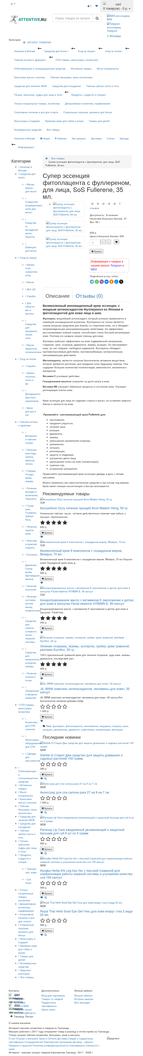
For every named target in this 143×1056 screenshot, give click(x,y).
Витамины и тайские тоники (31, 439)
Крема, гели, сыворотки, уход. (31, 270)
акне (125, 726)
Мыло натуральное (108, 68)
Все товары (53, 129)
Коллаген (31, 554)
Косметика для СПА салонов (31, 725)
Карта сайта (48, 1009)
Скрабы (31, 296)
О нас (12, 1038)
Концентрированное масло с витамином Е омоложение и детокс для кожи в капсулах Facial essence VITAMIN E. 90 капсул (87, 602)
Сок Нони (28, 881)
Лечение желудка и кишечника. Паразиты (31, 493)
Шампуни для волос (31, 248)
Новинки (61, 138)
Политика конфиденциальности (50, 1045)
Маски (30, 282)
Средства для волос (55, 51)
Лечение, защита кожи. (31, 530)
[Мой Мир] (116, 282)
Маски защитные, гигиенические (33, 348)
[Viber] (102, 282)
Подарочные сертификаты (49, 1004)
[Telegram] (92, 282)
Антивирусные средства (28, 129)
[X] (121, 282)
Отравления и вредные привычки (32, 694)
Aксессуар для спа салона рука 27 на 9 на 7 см (74, 792)
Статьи (111, 138)
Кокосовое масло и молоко (29, 77)
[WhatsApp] (97, 282)
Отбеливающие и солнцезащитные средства (40, 68)
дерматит (74, 729)
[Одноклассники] (111, 282)
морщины (105, 726)
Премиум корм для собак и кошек (64, 121)
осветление (87, 729)
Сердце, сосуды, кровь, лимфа (30, 476)
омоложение (91, 726)
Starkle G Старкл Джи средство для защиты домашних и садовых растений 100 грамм (81, 757)
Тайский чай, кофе (31, 870)
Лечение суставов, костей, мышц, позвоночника (33, 603)
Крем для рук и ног (30, 411)
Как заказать (79, 138)
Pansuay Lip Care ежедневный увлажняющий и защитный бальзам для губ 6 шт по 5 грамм (82, 831)
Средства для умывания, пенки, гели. (31, 331)
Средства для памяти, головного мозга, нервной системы (31, 631)
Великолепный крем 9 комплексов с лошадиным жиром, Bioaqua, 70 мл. (81, 552)
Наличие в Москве (24, 51)
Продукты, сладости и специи (88, 94)
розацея (47, 729)
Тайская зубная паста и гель (102, 86)
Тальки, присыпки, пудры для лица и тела (38, 94)
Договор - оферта (83, 1042)
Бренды (124, 138)
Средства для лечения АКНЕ (30, 86)
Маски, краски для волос (31, 187)
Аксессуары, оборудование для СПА (33, 743)
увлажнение (60, 729)
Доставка (96, 138)
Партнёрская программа (58, 1042)
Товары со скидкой (52, 999)
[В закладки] (116, 242)
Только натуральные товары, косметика (37, 103)
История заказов (83, 999)
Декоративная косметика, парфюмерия (87, 103)
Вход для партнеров (53, 995)
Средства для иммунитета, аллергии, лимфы (32, 659)
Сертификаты (77, 1045)
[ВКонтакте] (106, 282)
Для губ (30, 289)
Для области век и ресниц (29, 308)
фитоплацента (74, 726)
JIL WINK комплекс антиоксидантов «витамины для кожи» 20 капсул (85, 690)
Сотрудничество (34, 1042)
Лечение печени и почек (31, 676)
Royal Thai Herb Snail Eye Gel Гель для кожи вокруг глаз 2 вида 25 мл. (86, 913)
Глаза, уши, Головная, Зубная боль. (31, 512)
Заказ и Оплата (48, 1038)
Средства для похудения (66, 86)
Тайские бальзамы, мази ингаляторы (71, 77)
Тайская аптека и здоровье (29, 59)
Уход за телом (113, 51)
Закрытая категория (24, 971)
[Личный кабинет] (90, 6)
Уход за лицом (86, 51)
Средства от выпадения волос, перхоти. (31, 229)
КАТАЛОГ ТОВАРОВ (37, 42)
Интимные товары (81, 68)
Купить (97, 251)
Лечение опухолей (31, 587)
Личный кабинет (83, 995)
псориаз (116, 726)
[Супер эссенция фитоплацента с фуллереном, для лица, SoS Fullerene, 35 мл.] (65, 227)
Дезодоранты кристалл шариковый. (32, 397)
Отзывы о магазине (27, 1038)
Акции (46, 138)
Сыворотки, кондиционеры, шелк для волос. (34, 207)
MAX (94, 269)
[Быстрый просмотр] (45, 778)
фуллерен (58, 726)
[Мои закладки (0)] (96, 6)
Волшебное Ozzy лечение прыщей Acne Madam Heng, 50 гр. (84, 508)
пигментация (103, 729)
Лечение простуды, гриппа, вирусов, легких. (31, 456)
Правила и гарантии (20, 1045)
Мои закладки (82, 1002)
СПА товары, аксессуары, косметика (76, 59)
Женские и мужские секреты (31, 544)
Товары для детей (99, 121)
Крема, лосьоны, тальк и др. (30, 378)
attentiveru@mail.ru (25, 1013)
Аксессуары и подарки (27, 121)
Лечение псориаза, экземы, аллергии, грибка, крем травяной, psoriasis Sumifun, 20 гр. (85, 648)
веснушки (117, 729)
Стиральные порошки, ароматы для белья (87, 112)
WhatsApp (115, 36)
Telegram (116, 265)
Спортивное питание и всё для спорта (36, 112)
